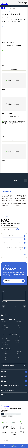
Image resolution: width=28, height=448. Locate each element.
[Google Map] (5, 410)
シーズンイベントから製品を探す (9, 334)
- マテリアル (16, 325)
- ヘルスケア (3, 357)
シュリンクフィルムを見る (14, 116)
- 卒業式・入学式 (4, 344)
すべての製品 (4, 6)
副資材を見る (14, 164)
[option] (14, 297)
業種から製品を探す (6, 349)
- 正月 (2, 336)
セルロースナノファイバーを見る (14, 45)
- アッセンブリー (17, 327)
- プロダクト (3, 323)
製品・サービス (5, 447)
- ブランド (16, 323)
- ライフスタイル (17, 351)
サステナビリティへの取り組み (10, 385)
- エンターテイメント (5, 359)
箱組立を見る (14, 69)
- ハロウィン (16, 340)
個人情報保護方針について (7, 443)
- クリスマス (16, 342)
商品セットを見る (14, 93)
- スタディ (16, 355)
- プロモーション (17, 321)
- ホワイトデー (4, 342)
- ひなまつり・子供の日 (6, 340)
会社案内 (3, 376)
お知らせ (3, 395)
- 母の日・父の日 (17, 336)
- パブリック (16, 357)
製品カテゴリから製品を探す (8, 319)
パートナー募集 (4, 440)
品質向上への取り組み (7, 390)
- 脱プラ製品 (3, 325)
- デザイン (3, 329)
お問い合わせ (14, 446)
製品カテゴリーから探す (14, 6)
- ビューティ (3, 351)
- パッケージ (3, 321)
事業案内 (3, 372)
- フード (2, 355)
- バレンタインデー (5, 338)
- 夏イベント (16, 338)
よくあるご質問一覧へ (7, 229)
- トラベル (16, 353)
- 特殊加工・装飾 (4, 327)
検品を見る (14, 140)
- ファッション (4, 353)
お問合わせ (13, 205)
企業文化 (3, 381)
